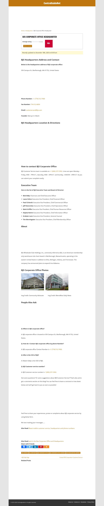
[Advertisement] (52, 18)
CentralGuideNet (52, 3)
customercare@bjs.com (34, 110)
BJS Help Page (25, 457)
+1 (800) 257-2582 (56, 171)
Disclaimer (83, 502)
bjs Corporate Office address (57, 452)
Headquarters (29, 30)
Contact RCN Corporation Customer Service (70, 457)
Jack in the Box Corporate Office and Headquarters (46, 441)
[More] (46, 446)
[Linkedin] (35, 446)
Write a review (27, 46)
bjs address (25, 452)
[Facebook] (24, 446)
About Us (70, 502)
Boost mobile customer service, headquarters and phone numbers (52, 428)
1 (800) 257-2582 (50, 372)
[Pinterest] (41, 446)
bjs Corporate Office (43, 452)
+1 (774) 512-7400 (39, 99)
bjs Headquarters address (73, 452)
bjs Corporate (32, 452)
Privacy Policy (90, 502)
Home (22, 30)
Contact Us (77, 502)
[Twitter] (29, 446)
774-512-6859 (35, 104)
